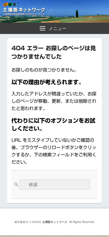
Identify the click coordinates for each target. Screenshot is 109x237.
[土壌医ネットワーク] (54, 21)
